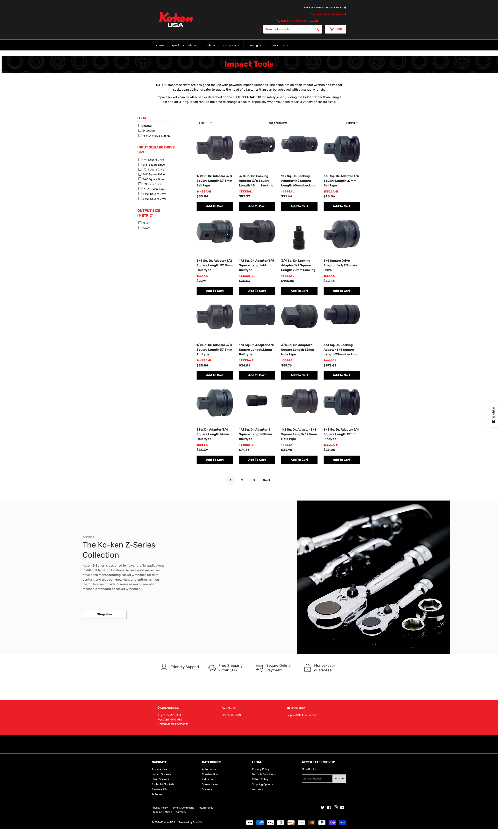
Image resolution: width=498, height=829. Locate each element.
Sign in (315, 14)
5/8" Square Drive (153, 174)
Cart (338, 29)
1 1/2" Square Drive (154, 189)
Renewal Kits (159, 789)
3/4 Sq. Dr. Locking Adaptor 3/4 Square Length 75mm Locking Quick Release (341, 350)
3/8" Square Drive (153, 164)
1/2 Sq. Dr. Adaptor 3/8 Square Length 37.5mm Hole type (299, 434)
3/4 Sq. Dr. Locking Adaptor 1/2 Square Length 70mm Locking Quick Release (298, 265)
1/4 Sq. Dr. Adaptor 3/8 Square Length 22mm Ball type (256, 349)
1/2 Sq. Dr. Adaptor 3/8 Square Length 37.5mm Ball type (214, 180)
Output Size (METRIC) (148, 213)
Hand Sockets (160, 779)
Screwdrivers (210, 784)
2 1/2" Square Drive (154, 194)
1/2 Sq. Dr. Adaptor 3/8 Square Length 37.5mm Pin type (214, 349)
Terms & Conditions (264, 774)
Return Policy (260, 779)
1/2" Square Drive (153, 169)
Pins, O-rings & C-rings (156, 135)
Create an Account (335, 14)
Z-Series (157, 794)
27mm (146, 228)
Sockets (207, 789)
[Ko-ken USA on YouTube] (342, 808)
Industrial (207, 779)
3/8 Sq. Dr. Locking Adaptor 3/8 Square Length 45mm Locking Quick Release (256, 181)
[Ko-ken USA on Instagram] (336, 808)
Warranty (257, 789)
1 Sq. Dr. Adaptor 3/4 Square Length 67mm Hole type (212, 434)
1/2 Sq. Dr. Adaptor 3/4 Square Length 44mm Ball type (256, 265)
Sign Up (339, 778)
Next (266, 480)
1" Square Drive (151, 184)
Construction (210, 774)
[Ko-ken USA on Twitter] (323, 808)
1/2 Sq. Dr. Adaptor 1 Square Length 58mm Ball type (255, 434)
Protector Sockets (163, 784)
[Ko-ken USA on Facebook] (329, 808)
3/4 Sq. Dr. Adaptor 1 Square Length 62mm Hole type (297, 349)
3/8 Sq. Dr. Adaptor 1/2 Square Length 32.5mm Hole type (214, 265)
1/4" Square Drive (153, 160)
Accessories (159, 769)
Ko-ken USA (168, 822)
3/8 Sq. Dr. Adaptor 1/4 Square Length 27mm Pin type (341, 434)
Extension (148, 130)
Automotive (209, 769)
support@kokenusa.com (302, 715)
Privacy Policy (261, 769)
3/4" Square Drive (153, 179)
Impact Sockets (161, 774)
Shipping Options (262, 784)
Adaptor (147, 125)
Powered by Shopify (190, 822)
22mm (146, 223)
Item (141, 118)
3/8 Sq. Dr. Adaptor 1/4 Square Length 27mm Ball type (341, 180)
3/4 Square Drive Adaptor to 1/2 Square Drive (340, 265)
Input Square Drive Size (156, 149)
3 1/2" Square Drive (154, 199)
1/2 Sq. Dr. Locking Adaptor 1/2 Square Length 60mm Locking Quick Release (298, 181)
